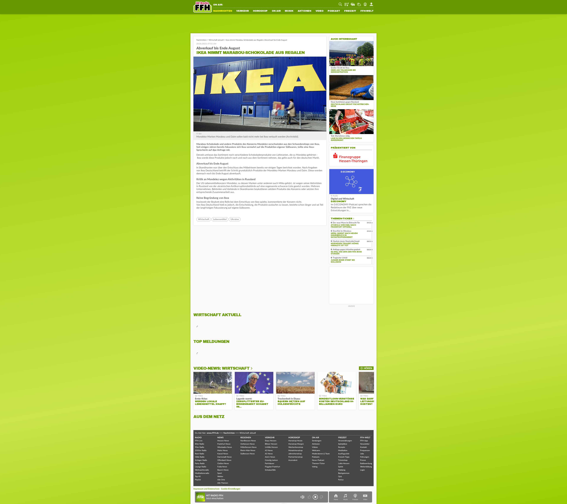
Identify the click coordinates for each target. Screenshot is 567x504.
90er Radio (199, 447)
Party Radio (200, 464)
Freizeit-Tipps (344, 457)
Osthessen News (247, 444)
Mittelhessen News (248, 447)
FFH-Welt (367, 11)
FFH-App (364, 441)
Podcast (334, 11)
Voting (314, 467)
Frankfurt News (223, 444)
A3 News (269, 451)
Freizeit (350, 11)
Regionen (245, 438)
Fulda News (222, 467)
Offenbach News (224, 460)
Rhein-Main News (247, 451)
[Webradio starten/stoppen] (315, 497)
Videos (315, 447)
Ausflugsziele (343, 454)
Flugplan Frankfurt (272, 467)
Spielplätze (342, 444)
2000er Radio (200, 451)
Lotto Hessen (343, 464)
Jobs (362, 454)
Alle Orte (221, 480)
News (220, 438)
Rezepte (341, 447)
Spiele (340, 467)
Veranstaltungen (345, 441)
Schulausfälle (270, 470)
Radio (198, 438)
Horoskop (260, 11)
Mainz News (222, 451)
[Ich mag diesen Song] (309, 497)
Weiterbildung (366, 467)
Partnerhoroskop (295, 457)
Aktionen (304, 11)
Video (320, 11)
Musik (289, 11)
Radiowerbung (366, 464)
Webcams (316, 451)
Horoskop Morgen (296, 444)
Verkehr (242, 11)
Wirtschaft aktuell (216, 40)
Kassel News (222, 454)
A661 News (270, 457)
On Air (276, 11)
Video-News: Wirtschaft (221, 368)
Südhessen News (247, 454)
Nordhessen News (248, 441)
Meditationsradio (202, 473)
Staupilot (353, 3)
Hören (368, 368)
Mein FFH (371, 3)
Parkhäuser (269, 464)
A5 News (269, 454)
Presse (363, 460)
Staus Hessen (270, 441)
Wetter (359, 3)
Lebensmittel (220, 219)
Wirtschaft (203, 219)
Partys (341, 480)
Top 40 (198, 477)
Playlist (346, 3)
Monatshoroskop (295, 451)
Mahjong (341, 470)
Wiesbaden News (224, 447)
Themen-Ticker (341, 218)
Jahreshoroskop (295, 454)
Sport (219, 473)
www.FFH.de (213, 433)
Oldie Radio (199, 457)
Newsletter (365, 444)
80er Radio (199, 444)
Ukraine (234, 219)
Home (336, 499)
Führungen (364, 457)
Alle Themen (222, 483)
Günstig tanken (271, 460)
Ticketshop (342, 460)
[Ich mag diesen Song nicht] (321, 497)
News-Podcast (318, 460)
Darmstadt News (224, 457)
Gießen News (223, 464)
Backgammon (343, 473)
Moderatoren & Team (321, 454)
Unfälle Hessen (271, 447)
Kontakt (363, 447)
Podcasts (316, 457)
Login (362, 470)
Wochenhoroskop (295, 447)
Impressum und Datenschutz (206, 489)
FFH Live (198, 441)
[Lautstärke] (302, 497)
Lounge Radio (200, 467)
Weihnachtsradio (202, 470)
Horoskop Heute (295, 441)
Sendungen (316, 441)
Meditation (342, 451)
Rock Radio (199, 454)
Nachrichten (222, 11)
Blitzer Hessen (271, 444)
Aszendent (292, 460)
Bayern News (223, 470)
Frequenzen (365, 451)
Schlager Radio (201, 460)
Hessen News (223, 441)
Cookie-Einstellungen (230, 489)
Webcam (365, 3)
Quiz (340, 477)
